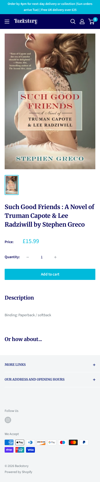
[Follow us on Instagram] (8, 420)
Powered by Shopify (18, 472)
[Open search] (73, 21)
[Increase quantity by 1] (55, 257)
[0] (91, 21)
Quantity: (12, 257)
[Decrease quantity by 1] (28, 257)
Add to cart (50, 274)
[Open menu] (7, 21)
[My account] (82, 21)
